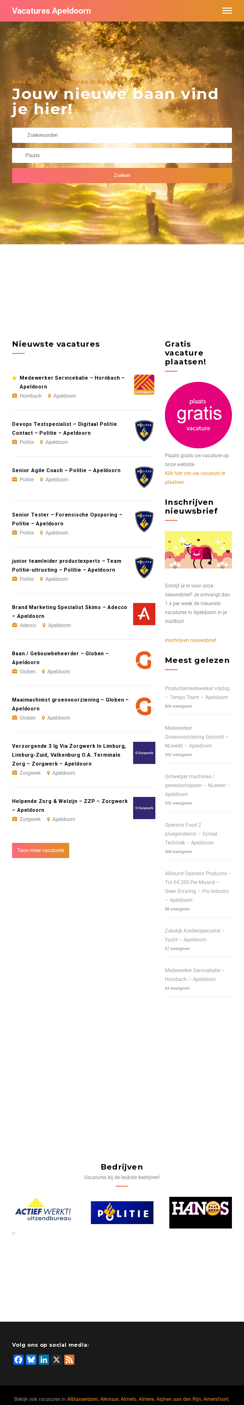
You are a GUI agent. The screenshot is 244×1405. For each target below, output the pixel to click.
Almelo (128, 1399)
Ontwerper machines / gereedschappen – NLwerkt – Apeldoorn (198, 785)
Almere (146, 1399)
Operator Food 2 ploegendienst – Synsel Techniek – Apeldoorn (191, 834)
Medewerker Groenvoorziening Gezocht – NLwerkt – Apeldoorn (197, 737)
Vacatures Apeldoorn (51, 10)
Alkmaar (109, 1399)
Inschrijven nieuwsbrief (190, 640)
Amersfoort (215, 1399)
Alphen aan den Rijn (178, 1399)
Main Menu (227, 11)
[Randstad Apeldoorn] (200, 1212)
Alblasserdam (82, 1399)
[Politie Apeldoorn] (43, 1212)
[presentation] (13, 1233)
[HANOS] (122, 1212)
